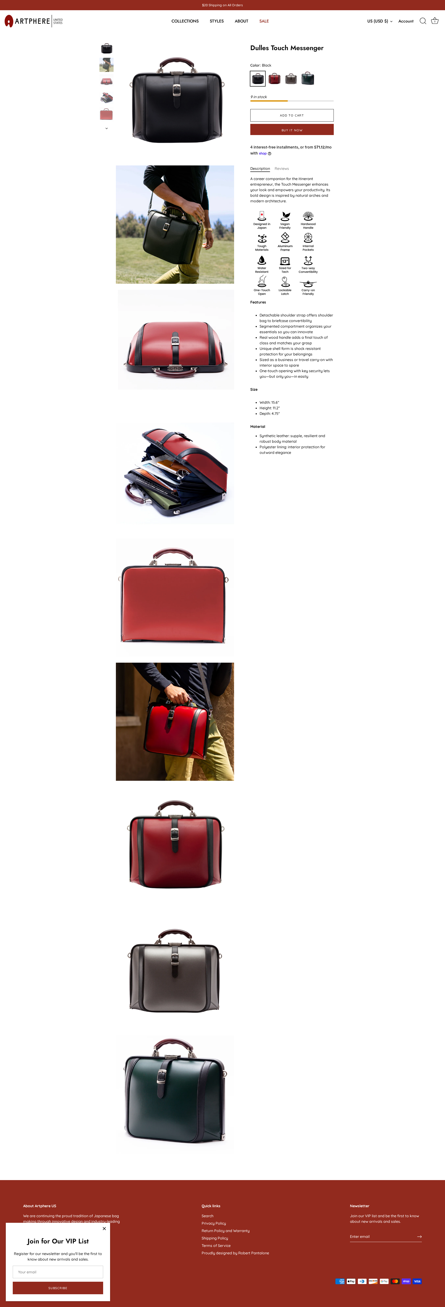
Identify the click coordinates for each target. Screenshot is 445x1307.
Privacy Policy (214, 1223)
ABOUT (241, 21)
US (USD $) (377, 21)
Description (260, 168)
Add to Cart (292, 115)
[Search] (423, 21)
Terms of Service (216, 1245)
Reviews (282, 168)
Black (257, 78)
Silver (291, 78)
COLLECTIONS (185, 21)
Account (405, 21)
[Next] (107, 128)
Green (307, 78)
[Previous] (107, 37)
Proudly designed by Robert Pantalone (235, 1253)
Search (207, 1215)
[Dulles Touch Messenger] (106, 48)
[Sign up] (419, 1236)
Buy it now (292, 130)
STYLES (217, 21)
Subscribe (57, 1288)
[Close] (104, 1228)
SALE (264, 21)
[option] (106, 49)
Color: (260, 65)
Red (274, 78)
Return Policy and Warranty (226, 1230)
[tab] (262, 168)
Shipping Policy (215, 1238)
